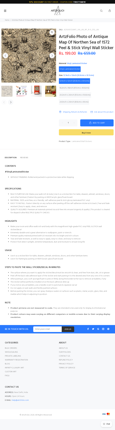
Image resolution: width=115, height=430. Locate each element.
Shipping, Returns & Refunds (75, 112)
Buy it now (86, 133)
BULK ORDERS (11, 348)
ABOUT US (63, 348)
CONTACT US (64, 356)
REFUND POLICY (66, 360)
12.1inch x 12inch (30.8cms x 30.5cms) (74, 81)
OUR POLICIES (65, 352)
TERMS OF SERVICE (67, 367)
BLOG (7, 363)
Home (7, 20)
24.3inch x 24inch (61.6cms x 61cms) (74, 102)
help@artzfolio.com (20, 400)
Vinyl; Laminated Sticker (70, 69)
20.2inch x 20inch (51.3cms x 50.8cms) (75, 95)
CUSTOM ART (10, 371)
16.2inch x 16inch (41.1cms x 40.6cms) (74, 88)
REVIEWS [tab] (24, 157)
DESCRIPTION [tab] (11, 157)
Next (52, 55)
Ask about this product (103, 112)
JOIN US (68, 329)
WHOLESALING (11, 352)
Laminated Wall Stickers (82, 141)
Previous (5, 55)
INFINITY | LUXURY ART (14, 367)
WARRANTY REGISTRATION (16, 360)
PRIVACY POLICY (66, 363)
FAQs (7, 375)
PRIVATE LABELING (13, 356)
